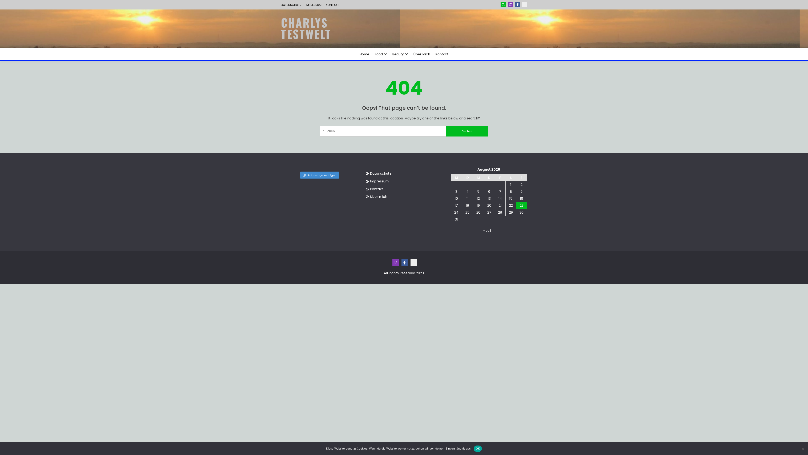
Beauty (398, 54)
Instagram (510, 4)
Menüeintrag (517, 4)
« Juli (487, 230)
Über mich (421, 54)
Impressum (314, 5)
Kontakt (332, 5)
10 (456, 198)
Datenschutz (291, 5)
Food (379, 54)
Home (364, 54)
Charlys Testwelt (306, 28)
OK (478, 448)
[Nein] (803, 449)
